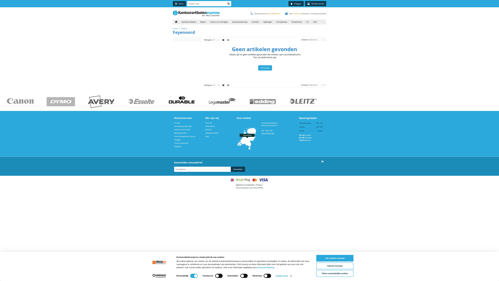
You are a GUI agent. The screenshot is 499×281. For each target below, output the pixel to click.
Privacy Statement (181, 143)
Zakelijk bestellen (211, 133)
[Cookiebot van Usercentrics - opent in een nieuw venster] (159, 276)
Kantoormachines (240, 22)
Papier (203, 22)
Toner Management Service (184, 136)
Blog (207, 136)
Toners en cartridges (219, 22)
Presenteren (296, 22)
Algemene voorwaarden (245, 185)
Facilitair (255, 22)
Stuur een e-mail (267, 133)
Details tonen (282, 276)
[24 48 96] (216, 40)
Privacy (259, 185)
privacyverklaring (265, 267)
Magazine (178, 146)
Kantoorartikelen (189, 22)
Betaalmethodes (180, 133)
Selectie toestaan (335, 266)
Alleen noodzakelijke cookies (335, 273)
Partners (208, 129)
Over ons (208, 123)
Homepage (265, 68)
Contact (177, 123)
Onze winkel (210, 126)
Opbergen (267, 22)
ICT (307, 22)
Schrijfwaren (281, 22)
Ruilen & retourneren (182, 129)
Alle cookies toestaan (335, 258)
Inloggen (177, 140)
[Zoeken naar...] (228, 3)
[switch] (219, 276)
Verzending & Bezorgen (183, 126)
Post (315, 22)
